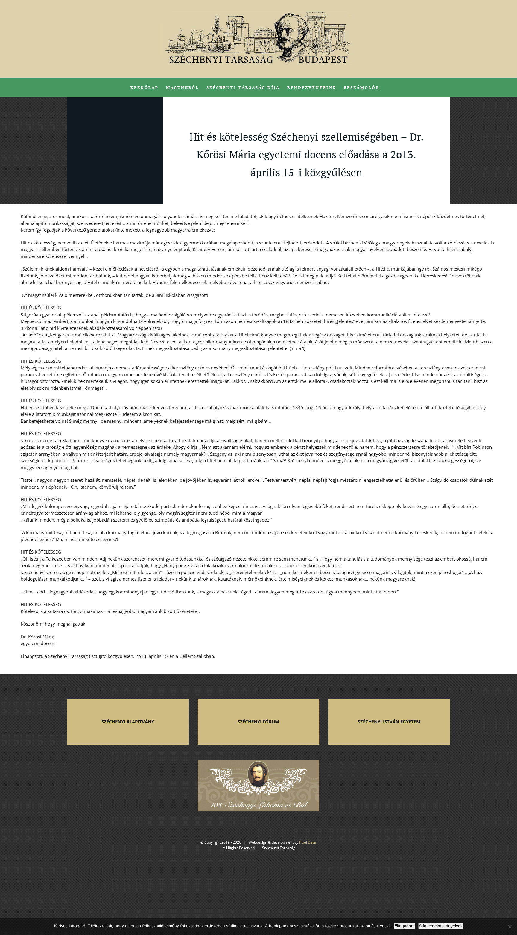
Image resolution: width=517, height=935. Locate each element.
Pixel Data (307, 842)
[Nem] (510, 927)
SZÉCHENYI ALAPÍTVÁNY (127, 722)
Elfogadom (404, 925)
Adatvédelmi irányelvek (441, 925)
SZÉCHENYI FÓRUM (258, 722)
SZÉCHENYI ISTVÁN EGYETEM (389, 722)
